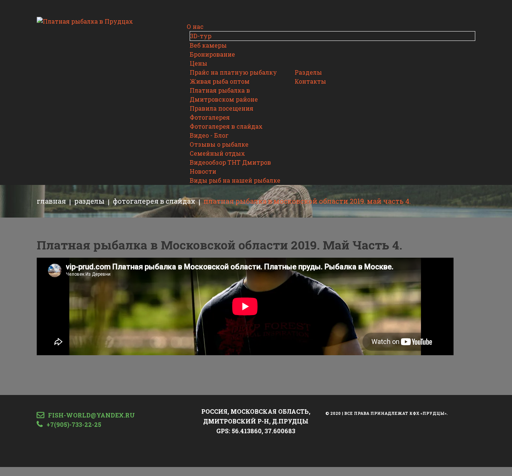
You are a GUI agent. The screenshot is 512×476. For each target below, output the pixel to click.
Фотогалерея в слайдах (154, 201)
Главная (51, 201)
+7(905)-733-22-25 (73, 424)
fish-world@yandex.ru (91, 415)
